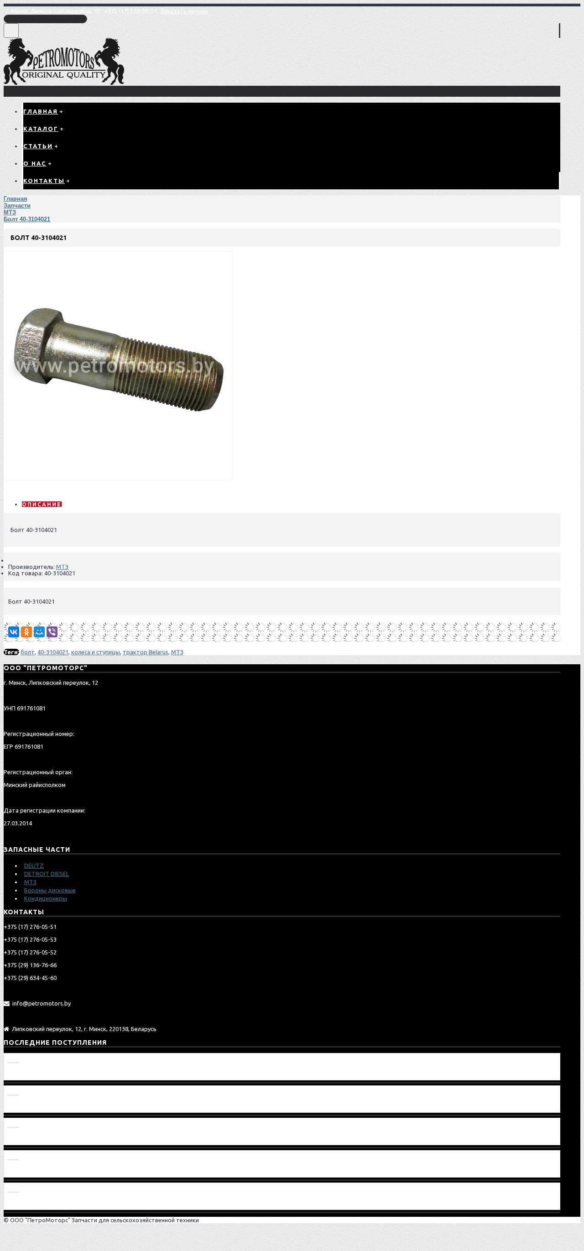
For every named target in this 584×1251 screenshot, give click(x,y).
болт (28, 652)
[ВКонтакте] (13, 631)
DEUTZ (34, 865)
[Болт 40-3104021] (118, 478)
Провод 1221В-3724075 (42, 1074)
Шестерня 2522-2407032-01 (48, 1106)
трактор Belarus (145, 652)
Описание (42, 504)
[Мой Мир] (39, 631)
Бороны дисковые (50, 890)
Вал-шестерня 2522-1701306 (50, 1171)
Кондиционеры (45, 898)
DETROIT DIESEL (46, 873)
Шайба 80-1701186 (34, 1203)
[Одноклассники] (26, 631)
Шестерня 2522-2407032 (43, 1138)
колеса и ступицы (95, 652)
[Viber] (52, 631)
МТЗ (62, 566)
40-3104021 (52, 652)
